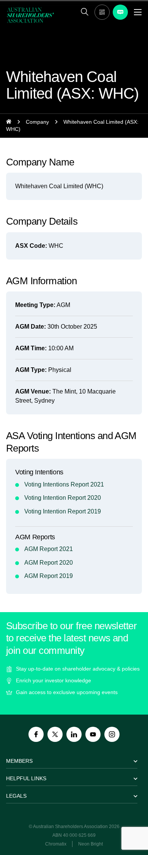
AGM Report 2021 (48, 549)
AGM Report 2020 (48, 562)
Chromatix (55, 844)
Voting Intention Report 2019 (62, 511)
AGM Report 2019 (48, 576)
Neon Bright (90, 844)
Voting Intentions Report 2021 (64, 484)
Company (37, 122)
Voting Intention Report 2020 (62, 497)
